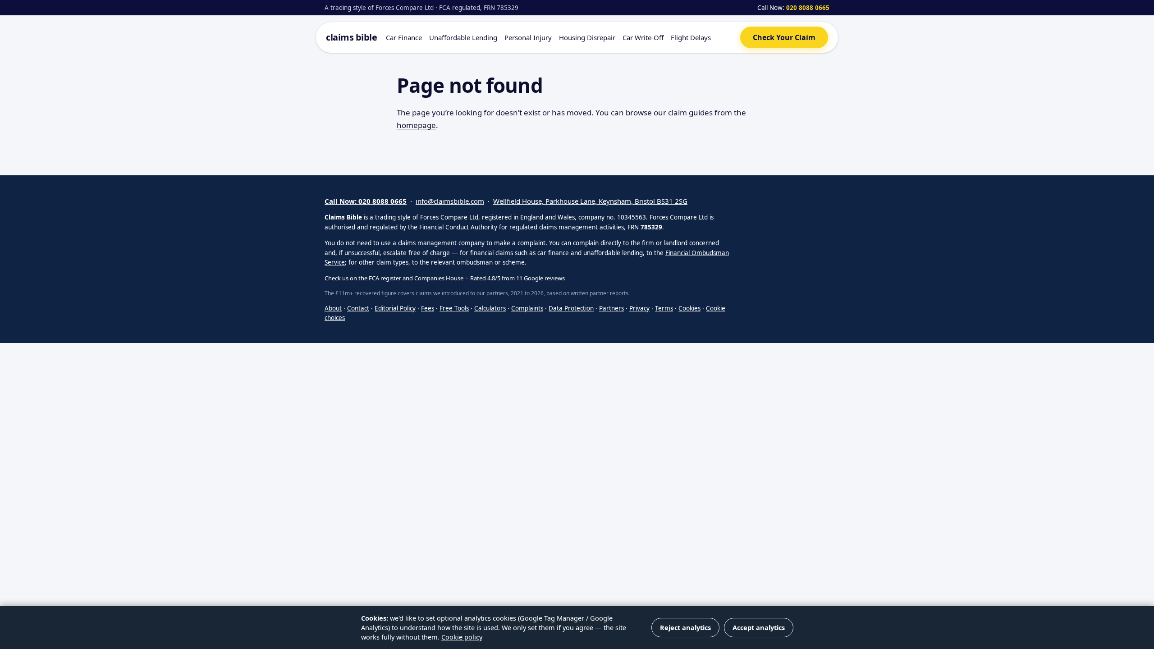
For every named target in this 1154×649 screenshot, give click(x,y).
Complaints (527, 308)
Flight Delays (691, 37)
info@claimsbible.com (450, 201)
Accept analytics (759, 627)
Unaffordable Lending (463, 37)
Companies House (438, 278)
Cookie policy (461, 636)
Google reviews (544, 278)
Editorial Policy (395, 308)
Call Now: (793, 8)
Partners (611, 308)
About (333, 308)
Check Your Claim (784, 37)
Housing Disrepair (587, 37)
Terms (664, 308)
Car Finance (404, 37)
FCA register (385, 278)
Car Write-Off (643, 37)
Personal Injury (528, 37)
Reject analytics (685, 627)
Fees (427, 308)
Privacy (639, 308)
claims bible (351, 37)
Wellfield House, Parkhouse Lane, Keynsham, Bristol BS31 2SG (590, 201)
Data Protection (571, 308)
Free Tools (454, 308)
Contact (358, 308)
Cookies (689, 308)
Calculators (490, 308)
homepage (416, 125)
